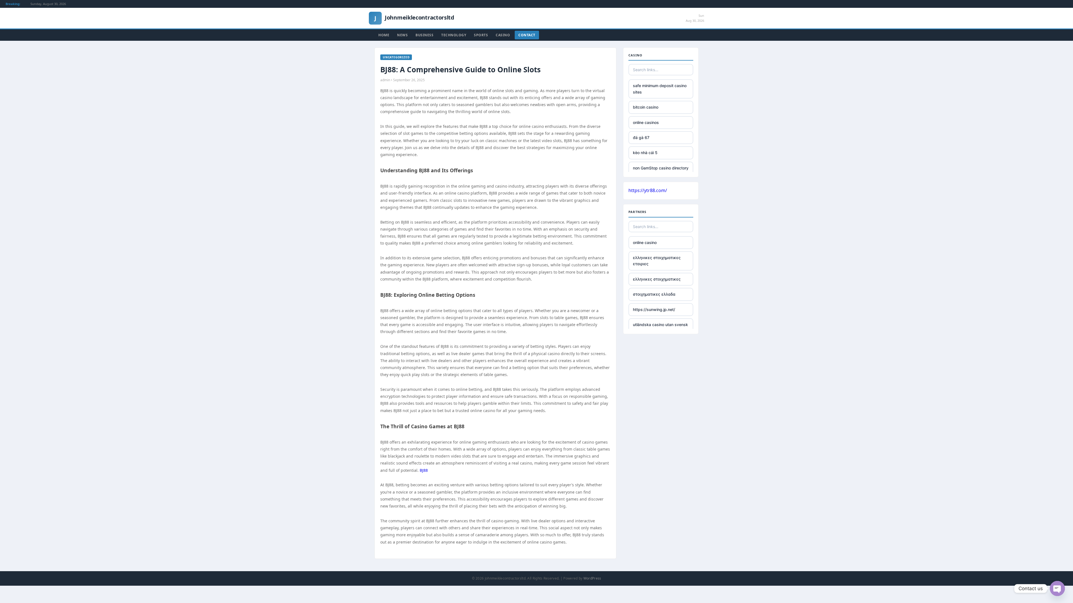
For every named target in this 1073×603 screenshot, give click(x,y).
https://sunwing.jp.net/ (654, 309)
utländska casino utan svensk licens (660, 327)
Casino (503, 35)
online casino (645, 242)
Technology (453, 35)
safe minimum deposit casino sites (660, 88)
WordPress (592, 578)
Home (383, 35)
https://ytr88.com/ (647, 190)
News (402, 35)
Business (424, 35)
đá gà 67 (641, 137)
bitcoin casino (645, 107)
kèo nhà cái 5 (645, 152)
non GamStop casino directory (661, 168)
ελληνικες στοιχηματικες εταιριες (657, 260)
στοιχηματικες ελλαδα (654, 294)
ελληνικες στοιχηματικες (657, 279)
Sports (481, 35)
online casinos (646, 122)
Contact (526, 35)
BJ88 (424, 470)
